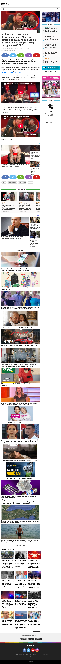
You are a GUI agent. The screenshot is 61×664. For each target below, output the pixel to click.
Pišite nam (45, 654)
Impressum (28, 654)
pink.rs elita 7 (15, 185)
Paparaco (30, 182)
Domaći (3, 32)
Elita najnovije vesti (12, 182)
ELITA (4, 182)
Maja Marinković (22, 182)
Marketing (21, 654)
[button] (3, 199)
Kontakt (16, 654)
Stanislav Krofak (6, 185)
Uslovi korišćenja (37, 654)
